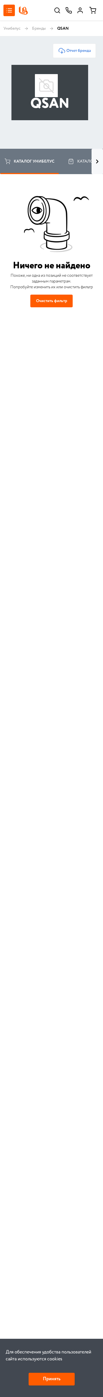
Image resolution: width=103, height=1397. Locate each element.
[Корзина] (93, 10)
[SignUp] (80, 10)
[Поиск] (57, 10)
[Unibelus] (23, 10)
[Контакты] (68, 10)
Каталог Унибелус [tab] (34, 161)
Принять (51, 1379)
